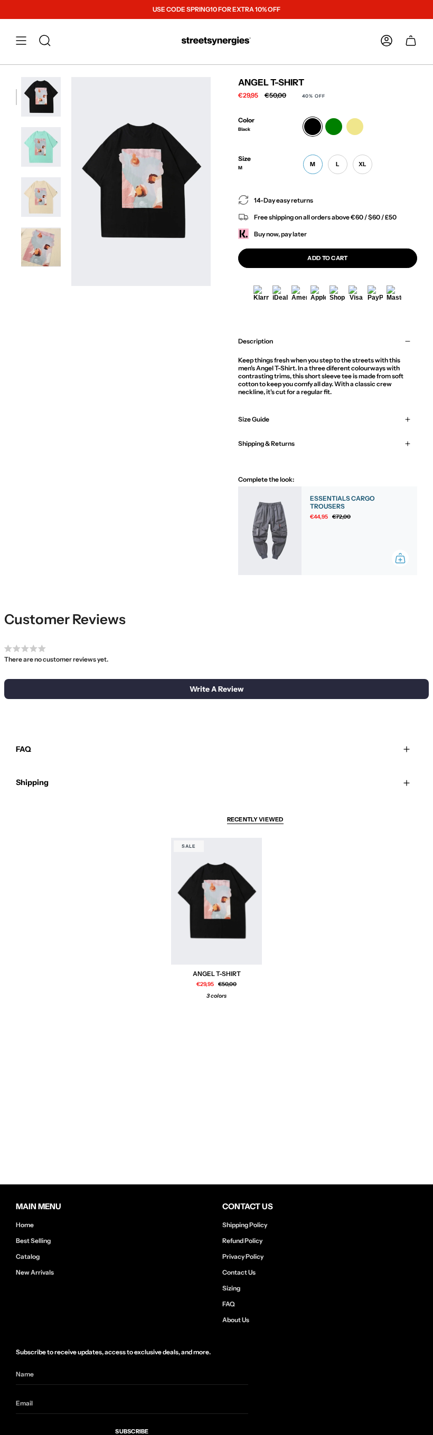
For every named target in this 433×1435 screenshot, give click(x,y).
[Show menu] (21, 40)
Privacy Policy (242, 1256)
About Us (235, 1320)
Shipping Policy (244, 1225)
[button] (45, 40)
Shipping (32, 782)
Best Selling (33, 1241)
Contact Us (239, 1272)
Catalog (28, 1256)
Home (25, 1225)
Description (255, 341)
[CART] (411, 40)
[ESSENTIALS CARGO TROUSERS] (270, 530)
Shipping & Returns (266, 443)
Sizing (231, 1288)
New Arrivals (35, 1272)
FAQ (23, 749)
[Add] (400, 558)
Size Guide (253, 419)
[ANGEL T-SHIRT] (216, 901)
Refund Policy (242, 1241)
